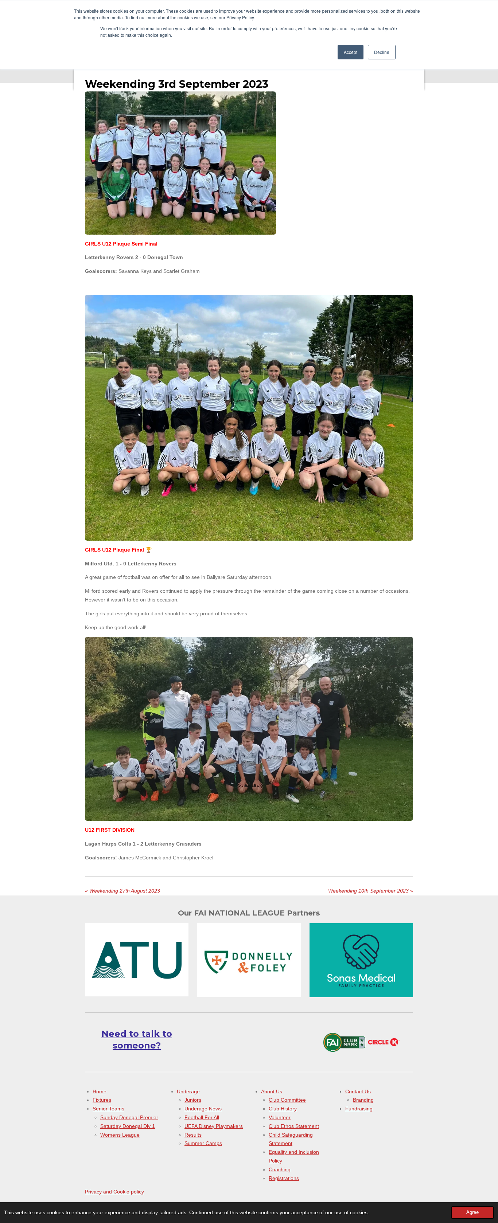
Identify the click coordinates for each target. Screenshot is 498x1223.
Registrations (284, 1178)
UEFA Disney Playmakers (213, 1126)
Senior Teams (108, 1109)
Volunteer (280, 1117)
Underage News (203, 1109)
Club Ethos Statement (294, 1126)
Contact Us (358, 1091)
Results (193, 1135)
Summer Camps (203, 1143)
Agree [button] (472, 1212)
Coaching (280, 1169)
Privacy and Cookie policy (114, 1192)
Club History (283, 1109)
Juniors (192, 1100)
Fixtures (102, 1100)
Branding (363, 1100)
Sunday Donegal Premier (129, 1117)
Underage (188, 1091)
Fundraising (359, 1109)
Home (99, 1091)
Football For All (201, 1117)
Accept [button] (350, 52)
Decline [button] (381, 52)
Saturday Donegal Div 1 (127, 1126)
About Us (271, 1091)
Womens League (120, 1135)
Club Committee (287, 1100)
